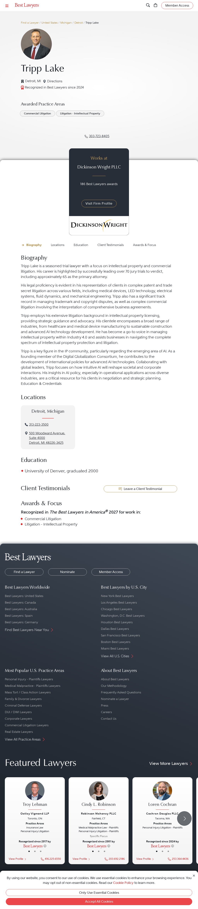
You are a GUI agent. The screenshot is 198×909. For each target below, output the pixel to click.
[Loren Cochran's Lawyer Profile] (162, 796)
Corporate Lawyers (18, 718)
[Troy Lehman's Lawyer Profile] (35, 796)
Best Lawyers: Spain (19, 615)
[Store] (155, 5)
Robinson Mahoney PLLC (98, 813)
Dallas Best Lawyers (115, 629)
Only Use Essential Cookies (99, 893)
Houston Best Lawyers (117, 622)
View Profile (16, 859)
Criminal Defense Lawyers (23, 705)
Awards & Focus (144, 245)
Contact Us (108, 718)
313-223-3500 (39, 424)
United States (49, 22)
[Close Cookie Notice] (194, 875)
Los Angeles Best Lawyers (119, 602)
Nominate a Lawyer (115, 699)
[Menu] (7, 5)
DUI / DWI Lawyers (18, 712)
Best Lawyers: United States (24, 596)
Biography (34, 245)
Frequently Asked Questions (121, 692)
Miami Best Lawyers (115, 648)
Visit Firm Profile (99, 203)
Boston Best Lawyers (115, 642)
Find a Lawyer (30, 22)
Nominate (67, 572)
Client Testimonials (110, 245)
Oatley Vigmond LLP (34, 813)
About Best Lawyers (115, 679)
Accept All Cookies (99, 901)
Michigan (66, 22)
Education (81, 245)
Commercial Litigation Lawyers (27, 725)
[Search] (148, 5)
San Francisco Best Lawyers (120, 635)
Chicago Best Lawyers (116, 609)
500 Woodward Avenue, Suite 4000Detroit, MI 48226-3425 (47, 438)
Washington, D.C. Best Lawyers (123, 615)
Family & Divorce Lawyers (23, 699)
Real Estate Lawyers (19, 732)
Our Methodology (114, 686)
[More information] (45, 846)
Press (104, 705)
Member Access (111, 572)
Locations (57, 245)
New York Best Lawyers (117, 596)
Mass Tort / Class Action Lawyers (28, 692)
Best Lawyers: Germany (21, 622)
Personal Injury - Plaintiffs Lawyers (29, 679)
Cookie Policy (123, 883)
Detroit (78, 22)
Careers (106, 712)
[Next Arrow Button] (184, 818)
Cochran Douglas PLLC (162, 813)
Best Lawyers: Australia (21, 609)
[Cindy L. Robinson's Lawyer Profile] (99, 796)
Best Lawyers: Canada (20, 602)
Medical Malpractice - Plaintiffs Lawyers (32, 686)
